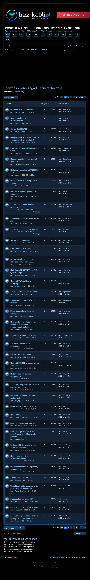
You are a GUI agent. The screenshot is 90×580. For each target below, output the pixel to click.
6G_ (16, 186)
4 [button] (73, 97)
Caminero (18, 461)
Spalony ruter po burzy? (21, 478)
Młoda (17, 294)
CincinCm (18, 164)
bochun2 (18, 368)
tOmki (17, 390)
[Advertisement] (45, 68)
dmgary (17, 142)
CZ (56, 35)
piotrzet (65, 259)
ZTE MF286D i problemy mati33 (23, 229)
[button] (61, 97)
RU (7, 39)
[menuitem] (7, 46)
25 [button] (82, 97)
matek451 (66, 240)
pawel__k (18, 123)
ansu (16, 316)
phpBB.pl (53, 565)
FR (29, 35)
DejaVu (17, 480)
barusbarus (67, 205)
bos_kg (17, 401)
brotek (65, 466)
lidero (17, 521)
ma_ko (17, 379)
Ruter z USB (15, 415)
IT (42, 35)
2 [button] (68, 97)
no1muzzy (18, 425)
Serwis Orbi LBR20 (18, 129)
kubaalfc (18, 357)
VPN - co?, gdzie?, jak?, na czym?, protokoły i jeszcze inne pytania (24, 434)
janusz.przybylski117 (22, 197)
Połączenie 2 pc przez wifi (21, 499)
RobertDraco (19, 338)
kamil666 (66, 423)
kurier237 (66, 218)
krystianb (66, 292)
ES (49, 35)
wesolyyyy (18, 153)
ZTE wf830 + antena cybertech (23, 335)
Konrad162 (19, 510)
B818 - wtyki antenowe (20, 240)
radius (17, 329)
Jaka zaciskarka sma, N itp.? (22, 423)
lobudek (17, 349)
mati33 (17, 232)
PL (7, 35)
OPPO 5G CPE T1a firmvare (22, 110)
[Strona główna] (28, 15)
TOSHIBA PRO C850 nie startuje (24, 292)
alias (64, 118)
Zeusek (65, 109)
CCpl (16, 264)
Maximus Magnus (21, 251)
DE (21, 35)
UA (14, 35)
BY (77, 35)
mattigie (17, 175)
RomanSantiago (20, 491)
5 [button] (76, 97)
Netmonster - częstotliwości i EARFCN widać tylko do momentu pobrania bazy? (23, 324)
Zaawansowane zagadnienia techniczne (33, 88)
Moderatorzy (19, 92)
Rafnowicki (18, 409)
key (64, 406)
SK (63, 35)
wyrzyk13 (66, 148)
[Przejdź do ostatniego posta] (69, 110)
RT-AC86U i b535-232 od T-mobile (24, 507)
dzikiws (17, 243)
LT (70, 35)
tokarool (17, 275)
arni (64, 191)
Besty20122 (19, 501)
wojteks (66, 311)
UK (36, 35)
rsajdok (65, 281)
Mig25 (65, 129)
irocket (17, 223)
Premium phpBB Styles (51, 564)
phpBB (42, 562)
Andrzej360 (19, 417)
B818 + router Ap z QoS (20, 355)
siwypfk (17, 286)
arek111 (17, 450)
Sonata (17, 472)
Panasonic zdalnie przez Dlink (23, 406)
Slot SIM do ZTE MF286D (21, 249)
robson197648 (20, 112)
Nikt (16, 131)
